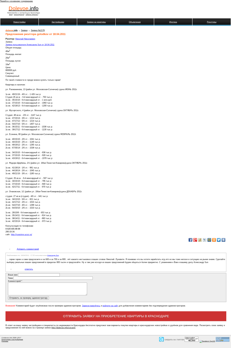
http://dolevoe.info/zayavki (63, 328)
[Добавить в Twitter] (219, 240)
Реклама (5, 341)
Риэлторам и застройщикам (12, 339)
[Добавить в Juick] (200, 240)
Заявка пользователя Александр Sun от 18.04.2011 (30, 44)
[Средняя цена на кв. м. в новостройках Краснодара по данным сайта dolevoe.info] (191, 341)
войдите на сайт (110, 306)
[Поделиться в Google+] (195, 240)
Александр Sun (53, 255)
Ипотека (173, 22)
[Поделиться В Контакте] (223, 240)
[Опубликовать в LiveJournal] (204, 240)
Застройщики (58, 22)
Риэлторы (211, 22)
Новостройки (19, 22)
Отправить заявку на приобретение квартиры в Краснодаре (116, 316)
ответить (29, 269)
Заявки (24, 30)
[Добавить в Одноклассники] (214, 240)
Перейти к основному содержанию (16, 1)
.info (23, 8)
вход (11, 14)
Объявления (135, 22)
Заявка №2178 (38, 30)
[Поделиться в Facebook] (190, 240)
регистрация (19, 14)
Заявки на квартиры (96, 22)
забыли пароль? (32, 14)
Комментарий (15, 281)
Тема (10, 278)
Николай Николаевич (25, 39)
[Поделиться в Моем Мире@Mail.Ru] (209, 240)
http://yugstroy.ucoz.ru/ (21, 234)
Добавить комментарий (28, 249)
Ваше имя (13, 275)
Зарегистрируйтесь (91, 306)
